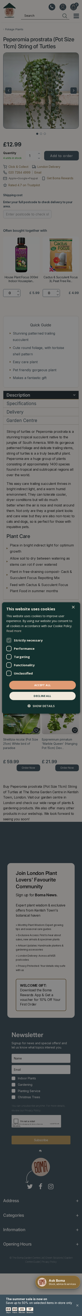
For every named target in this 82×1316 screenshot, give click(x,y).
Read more (13, 631)
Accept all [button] (42, 685)
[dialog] (41, 658)
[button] (41, 706)
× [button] (73, 607)
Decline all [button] (42, 696)
